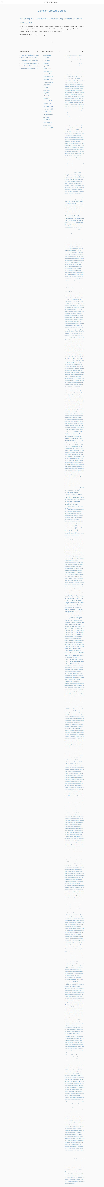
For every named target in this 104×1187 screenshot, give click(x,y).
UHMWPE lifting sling (74, 716)
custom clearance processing (70, 873)
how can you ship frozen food (70, 957)
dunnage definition (75, 897)
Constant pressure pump (38, 35)
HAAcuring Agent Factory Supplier (74, 341)
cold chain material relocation (73, 824)
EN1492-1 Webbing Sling (75, 278)
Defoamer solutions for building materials (72, 254)
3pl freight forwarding (79, 70)
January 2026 (47, 74)
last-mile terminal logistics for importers (72, 994)
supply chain (67, 1116)
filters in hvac (67, 916)
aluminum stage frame (69, 777)
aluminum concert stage (69, 775)
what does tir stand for (79, 1167)
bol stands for (78, 791)
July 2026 (46, 58)
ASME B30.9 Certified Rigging (73, 76)
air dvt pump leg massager (75, 767)
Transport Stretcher (78, 710)
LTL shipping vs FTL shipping (73, 450)
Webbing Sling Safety (74, 753)
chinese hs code (79, 804)
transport (74, 1134)
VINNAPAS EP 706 (70, 728)
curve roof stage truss (75, 867)
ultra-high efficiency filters (75, 1146)
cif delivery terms (71, 806)
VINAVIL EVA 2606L (73, 726)
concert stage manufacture (72, 844)
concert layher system (73, 830)
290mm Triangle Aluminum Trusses (71, 57)
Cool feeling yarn (79, 227)
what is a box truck (74, 1171)
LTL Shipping (76, 448)
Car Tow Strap (76, 159)
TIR (76, 693)
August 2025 (47, 84)
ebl (69, 902)
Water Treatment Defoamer (70, 742)
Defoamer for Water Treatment (70, 246)
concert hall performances (72, 828)
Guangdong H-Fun (75, 337)
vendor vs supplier (80, 1150)
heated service (74, 940)
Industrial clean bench (78, 409)
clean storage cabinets (71, 810)
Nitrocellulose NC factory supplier (73, 519)
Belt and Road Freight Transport (75, 133)
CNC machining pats (74, 157)
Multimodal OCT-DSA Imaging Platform (77, 499)
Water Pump (68, 740)
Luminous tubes (78, 460)
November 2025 (48, 79)
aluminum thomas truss (77, 779)
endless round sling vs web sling (75, 904)
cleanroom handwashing (73, 812)
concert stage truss (68, 853)
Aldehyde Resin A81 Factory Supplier (72, 90)
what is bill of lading (71, 1177)
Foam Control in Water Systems (74, 313)
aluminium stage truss (69, 773)
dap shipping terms (68, 887)
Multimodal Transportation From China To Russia (74, 506)
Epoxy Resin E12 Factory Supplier (76, 289)
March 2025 (46, 98)
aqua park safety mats (79, 783)
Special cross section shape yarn (75, 671)
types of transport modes (73, 1144)
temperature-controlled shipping (76, 1130)
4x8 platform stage (70, 72)
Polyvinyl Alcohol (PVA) (73, 572)
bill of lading (72, 791)
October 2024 (47, 111)
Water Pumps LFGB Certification (77, 740)
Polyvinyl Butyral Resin (75, 574)
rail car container (71, 1093)
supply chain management (73, 1118)
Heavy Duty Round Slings (78, 350)
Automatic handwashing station (70, 127)
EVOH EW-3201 (72, 282)
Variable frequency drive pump (78, 730)
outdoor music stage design (70, 1048)
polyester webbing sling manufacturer (74, 1065)
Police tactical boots (76, 558)
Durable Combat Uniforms (78, 274)
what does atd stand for (76, 1163)
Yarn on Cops (73, 757)
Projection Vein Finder (69, 588)
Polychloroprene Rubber (74, 560)
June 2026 (46, 60)
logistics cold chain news (75, 1011)
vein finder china (74, 1148)
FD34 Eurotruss (79, 295)
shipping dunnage (73, 1103)
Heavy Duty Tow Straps (69, 352)
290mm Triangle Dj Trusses (70, 61)
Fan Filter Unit (81, 299)
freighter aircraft (73, 926)
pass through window (77, 1056)
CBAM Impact (74, 151)
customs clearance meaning (77, 879)
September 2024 (48, 114)
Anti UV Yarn (67, 106)
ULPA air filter (80, 716)
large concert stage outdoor (79, 992)
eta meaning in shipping (77, 908)
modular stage (80, 1031)
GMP (81, 333)
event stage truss (81, 910)
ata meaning (67, 785)
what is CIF (78, 1169)
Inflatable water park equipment (70, 427)
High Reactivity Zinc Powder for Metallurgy (75, 362)
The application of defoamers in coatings (72, 700)
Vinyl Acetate (67, 734)
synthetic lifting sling (72, 1120)
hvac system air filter (73, 971)
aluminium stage (78, 771)
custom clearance (68, 871)
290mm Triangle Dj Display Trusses (77, 59)
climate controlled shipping (79, 816)
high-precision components (76, 953)
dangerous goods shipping (75, 883)
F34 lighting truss (72, 295)
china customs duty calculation (70, 804)
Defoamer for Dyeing (77, 244)
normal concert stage (75, 1040)
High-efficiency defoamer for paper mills (76, 380)
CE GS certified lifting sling (70, 153)
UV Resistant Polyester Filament (71, 718)
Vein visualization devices (79, 732)
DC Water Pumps (78, 240)
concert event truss (74, 826)
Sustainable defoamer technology (74, 687)
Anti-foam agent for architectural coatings (74, 110)
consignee (74, 857)
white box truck (81, 1181)
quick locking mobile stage (79, 1087)
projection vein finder (75, 1081)
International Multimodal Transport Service (73, 434)
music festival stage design (70, 1038)
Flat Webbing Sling (74, 305)
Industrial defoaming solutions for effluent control (74, 415)
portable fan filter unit (72, 1069)
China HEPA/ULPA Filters (72, 170)
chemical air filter (75, 802)
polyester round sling (71, 1063)
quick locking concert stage (78, 1085)
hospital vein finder (79, 955)
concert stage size (69, 851)
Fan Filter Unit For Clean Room (70, 301)
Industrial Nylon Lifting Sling (70, 403)
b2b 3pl (69, 789)
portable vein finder (68, 1073)
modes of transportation (78, 1029)
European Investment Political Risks (75, 293)
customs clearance (68, 879)
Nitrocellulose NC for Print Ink (70, 521)
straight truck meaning (72, 1114)
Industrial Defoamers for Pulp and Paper (76, 401)
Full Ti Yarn (71, 333)
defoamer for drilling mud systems (72, 889)
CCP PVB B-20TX (80, 151)
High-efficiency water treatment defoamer (72, 386)
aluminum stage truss (69, 779)
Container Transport (72, 222)
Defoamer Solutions (75, 242)
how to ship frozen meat (73, 965)
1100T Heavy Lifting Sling (77, 55)
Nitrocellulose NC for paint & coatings (76, 523)
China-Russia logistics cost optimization (74, 181)
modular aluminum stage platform (71, 1031)
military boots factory (74, 1027)
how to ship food (76, 963)
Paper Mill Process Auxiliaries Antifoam (72, 550)
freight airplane (78, 920)
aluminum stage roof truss (78, 777)
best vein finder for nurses (76, 789)
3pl (73, 70)
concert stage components (72, 834)
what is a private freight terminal (77, 1173)
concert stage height (74, 842)
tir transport (78, 1132)
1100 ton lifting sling (68, 55)
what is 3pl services (72, 1169)
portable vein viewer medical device (72, 1075)
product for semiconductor (73, 1079)
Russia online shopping (69, 636)
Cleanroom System (78, 193)
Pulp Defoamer (76, 588)
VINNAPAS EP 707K (78, 728)
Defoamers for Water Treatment (74, 260)
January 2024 (47, 125)
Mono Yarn (74, 490)
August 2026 (47, 55)
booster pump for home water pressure (72, 793)
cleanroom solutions (73, 814)
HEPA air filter (73, 343)
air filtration (72, 769)
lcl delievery (78, 1000)
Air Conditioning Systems (77, 84)
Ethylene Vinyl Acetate (69, 291)
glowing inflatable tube (72, 930)
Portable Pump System (73, 578)
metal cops (67, 1025)
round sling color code (75, 1099)
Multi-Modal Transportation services (73, 492)
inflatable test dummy (75, 979)
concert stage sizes (78, 851)
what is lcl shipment (74, 1181)
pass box (71, 1056)
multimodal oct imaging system (77, 1036)
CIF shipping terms (75, 155)
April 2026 (46, 66)
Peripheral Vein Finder (73, 556)
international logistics (74, 988)
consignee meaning (80, 857)
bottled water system (76, 795)
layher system (78, 998)
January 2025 (47, 103)
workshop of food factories (70, 1183)
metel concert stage (72, 1025)
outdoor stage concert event (72, 1050)
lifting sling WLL (76, 1004)
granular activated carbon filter (73, 932)
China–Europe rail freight (73, 187)
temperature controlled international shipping (75, 1126)
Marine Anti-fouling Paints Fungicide (77, 464)
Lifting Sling (80, 454)
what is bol (78, 1177)
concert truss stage (75, 853)
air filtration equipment (78, 769)
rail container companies (79, 1093)
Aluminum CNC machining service (74, 96)
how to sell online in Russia (72, 961)
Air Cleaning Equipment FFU (78, 80)
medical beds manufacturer (70, 1023)
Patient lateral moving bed (78, 552)
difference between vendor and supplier (72, 893)
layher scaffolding (72, 996)
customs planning (68, 881)
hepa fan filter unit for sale (74, 944)
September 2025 (48, 82)
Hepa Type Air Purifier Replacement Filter (74, 356)
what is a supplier (76, 1175)
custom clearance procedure (77, 871)
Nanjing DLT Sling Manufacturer (74, 511)
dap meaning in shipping (79, 885)
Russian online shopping (76, 640)
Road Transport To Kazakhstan (74, 632)
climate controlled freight (69, 816)
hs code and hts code (75, 967)
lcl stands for (78, 1002)
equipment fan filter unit (69, 906)
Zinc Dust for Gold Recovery (79, 761)
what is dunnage (76, 1179)
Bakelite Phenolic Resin (71, 131)
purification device (80, 1083)
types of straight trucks (75, 1142)
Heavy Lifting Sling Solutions (70, 354)
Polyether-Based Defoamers (72, 570)
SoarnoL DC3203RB (74, 669)
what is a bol (68, 1171)
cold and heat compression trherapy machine (73, 818)
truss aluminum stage (73, 1136)
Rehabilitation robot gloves (76, 622)
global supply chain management (75, 928)
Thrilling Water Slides (74, 704)
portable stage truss (71, 1071)
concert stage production (73, 849)
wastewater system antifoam (74, 1154)
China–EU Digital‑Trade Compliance (71, 183)
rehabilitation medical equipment (71, 1097)
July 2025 (46, 87)
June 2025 (46, 90)
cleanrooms (79, 814)
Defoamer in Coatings (78, 252)
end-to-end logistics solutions (75, 902)
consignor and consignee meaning (71, 859)
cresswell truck (75, 865)
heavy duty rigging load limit (72, 942)
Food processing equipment (78, 329)
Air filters (81, 88)
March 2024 (46, 120)
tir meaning (73, 1132)
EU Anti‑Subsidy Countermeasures (75, 280)
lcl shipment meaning (72, 1002)
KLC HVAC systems (77, 444)
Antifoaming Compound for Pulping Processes (73, 117)
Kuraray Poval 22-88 (69, 448)
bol (75, 791)
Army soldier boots (68, 125)
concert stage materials (74, 846)
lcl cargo (73, 1000)
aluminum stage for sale (78, 775)
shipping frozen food (72, 1105)
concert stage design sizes (76, 838)
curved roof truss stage (70, 869)
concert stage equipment (76, 840)
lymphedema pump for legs (70, 1019)
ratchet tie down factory (75, 1095)
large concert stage (70, 992)
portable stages (78, 1071)
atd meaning (72, 785)
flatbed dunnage (78, 916)
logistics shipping (74, 1013)
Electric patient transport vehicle (71, 284)
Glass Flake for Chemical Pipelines (71, 335)
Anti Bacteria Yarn (81, 104)
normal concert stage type (71, 1044)
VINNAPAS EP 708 (68, 730)
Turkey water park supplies (76, 714)
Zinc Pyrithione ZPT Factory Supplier (71, 763)
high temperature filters (78, 946)
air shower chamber (71, 771)
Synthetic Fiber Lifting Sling (78, 689)
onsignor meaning (79, 1044)
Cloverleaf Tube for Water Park (70, 197)
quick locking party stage (69, 1089)
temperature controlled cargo (72, 1122)
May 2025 (46, 93)
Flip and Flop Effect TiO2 (74, 309)
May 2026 (46, 63)
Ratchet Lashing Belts (75, 620)
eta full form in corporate (78, 906)
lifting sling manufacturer (74, 1006)
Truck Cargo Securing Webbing (70, 712)
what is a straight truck (69, 1175)
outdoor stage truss (73, 1052)
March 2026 (46, 68)
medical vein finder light (79, 1023)
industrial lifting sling (72, 975)
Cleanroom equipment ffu (69, 195)
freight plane (79, 922)
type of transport (78, 1140)
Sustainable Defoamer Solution (78, 683)
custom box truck (78, 869)
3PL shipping (70, 70)
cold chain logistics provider (77, 820)
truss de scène (79, 1138)
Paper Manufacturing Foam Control (76, 548)
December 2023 (48, 128)
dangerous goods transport (70, 885)
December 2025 (48, 76)
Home (46, 2)
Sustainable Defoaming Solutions (71, 685)
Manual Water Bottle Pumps (74, 462)
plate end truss (67, 1061)
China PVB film (70, 172)
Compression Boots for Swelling (74, 207)
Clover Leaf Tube (77, 195)
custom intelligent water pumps (70, 875)
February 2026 (47, 71)
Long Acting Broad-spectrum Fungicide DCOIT (73, 456)
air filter (81, 767)
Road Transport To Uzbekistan (74, 634)
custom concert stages (80, 873)
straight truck (73, 1112)
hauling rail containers (76, 938)
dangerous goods (75, 881)
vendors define (67, 1152)
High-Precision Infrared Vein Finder (75, 368)
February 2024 (47, 122)
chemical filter (81, 802)
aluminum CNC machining (78, 773)
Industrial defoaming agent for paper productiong (74, 413)
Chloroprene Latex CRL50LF (73, 191)
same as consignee (76, 1101)
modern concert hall (70, 1029)
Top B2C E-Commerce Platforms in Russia (72, 708)
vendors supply (73, 1152)
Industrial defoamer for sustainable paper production (74, 411)
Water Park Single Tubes (72, 738)
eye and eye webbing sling (70, 912)
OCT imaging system (74, 527)
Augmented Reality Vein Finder (77, 125)
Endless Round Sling (69, 287)
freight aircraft (72, 920)
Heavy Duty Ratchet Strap (77, 348)
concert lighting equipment (72, 832)
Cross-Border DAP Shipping (78, 233)
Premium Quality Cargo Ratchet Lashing (75, 586)
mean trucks (70, 1021)
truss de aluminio (73, 1138)
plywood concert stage (75, 1061)
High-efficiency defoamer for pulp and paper (73, 382)
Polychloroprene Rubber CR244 (71, 562)
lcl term (82, 1002)
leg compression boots (69, 1004)
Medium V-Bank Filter (78, 470)
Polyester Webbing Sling (73, 566)
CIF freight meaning (78, 153)
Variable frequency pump (69, 732)
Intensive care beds (75, 429)
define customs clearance (77, 887)
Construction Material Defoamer (73, 211)
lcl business (70, 1000)
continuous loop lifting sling (73, 863)
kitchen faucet (79, 990)
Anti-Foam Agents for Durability (74, 108)
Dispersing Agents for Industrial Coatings (75, 272)
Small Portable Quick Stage (70, 667)
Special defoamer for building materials (72, 673)
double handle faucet (71, 895)
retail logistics (79, 1097)
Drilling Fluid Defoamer (69, 274)
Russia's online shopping (72, 638)
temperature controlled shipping (70, 1128)
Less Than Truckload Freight (72, 454)
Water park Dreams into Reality (75, 744)
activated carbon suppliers (76, 765)
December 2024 (48, 106)
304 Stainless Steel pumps (75, 68)
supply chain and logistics (74, 1116)
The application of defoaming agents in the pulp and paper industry (74, 702)
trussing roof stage (71, 1140)
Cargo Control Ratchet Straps (76, 163)
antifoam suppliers (71, 783)
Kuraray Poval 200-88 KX (76, 446)
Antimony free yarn (68, 119)
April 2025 (46, 95)
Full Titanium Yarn (77, 333)
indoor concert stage (71, 973)
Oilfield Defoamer (72, 535)
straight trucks (79, 1114)
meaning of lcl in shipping (77, 1021)
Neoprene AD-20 (74, 517)
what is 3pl (67, 1169)
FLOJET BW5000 (75, 299)
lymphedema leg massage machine (73, 1017)
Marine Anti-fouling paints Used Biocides (72, 466)
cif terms (76, 806)
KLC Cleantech (70, 444)
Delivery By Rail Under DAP (73, 264)
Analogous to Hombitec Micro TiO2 (76, 98)
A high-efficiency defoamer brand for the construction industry (74, 74)
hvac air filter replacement (73, 969)
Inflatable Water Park (79, 425)
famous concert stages (79, 912)
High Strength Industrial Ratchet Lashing (72, 364)
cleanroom (78, 810)
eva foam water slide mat (73, 910)
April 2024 (46, 117)
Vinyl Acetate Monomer (74, 734)
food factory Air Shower (76, 918)
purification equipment (69, 1085)
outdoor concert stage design (78, 1046)
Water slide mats (73, 746)
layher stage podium (72, 998)
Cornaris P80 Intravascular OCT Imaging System (74, 229)
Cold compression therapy (77, 199)
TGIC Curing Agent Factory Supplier (71, 691)
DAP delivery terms (71, 240)
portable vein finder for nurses (77, 1073)
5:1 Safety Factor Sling (78, 72)
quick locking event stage (69, 1087)
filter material (75, 914)
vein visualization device (71, 1150)
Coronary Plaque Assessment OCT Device (72, 231)
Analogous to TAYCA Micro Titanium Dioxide (73, 100)
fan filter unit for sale (68, 914)
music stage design (78, 1038)
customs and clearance (78, 877)
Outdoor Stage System (78, 539)
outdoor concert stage (69, 1046)
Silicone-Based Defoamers (78, 665)
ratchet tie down (68, 1095)
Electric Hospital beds (79, 282)
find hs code (72, 916)
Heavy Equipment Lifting (78, 352)
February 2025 (47, 101)
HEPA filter (78, 343)
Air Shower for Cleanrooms (74, 88)
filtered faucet (80, 914)
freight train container (76, 924)
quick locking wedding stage (72, 1091)
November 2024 (48, 109)
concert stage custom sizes (73, 836)
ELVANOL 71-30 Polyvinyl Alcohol (71, 276)
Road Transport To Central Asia (74, 630)
